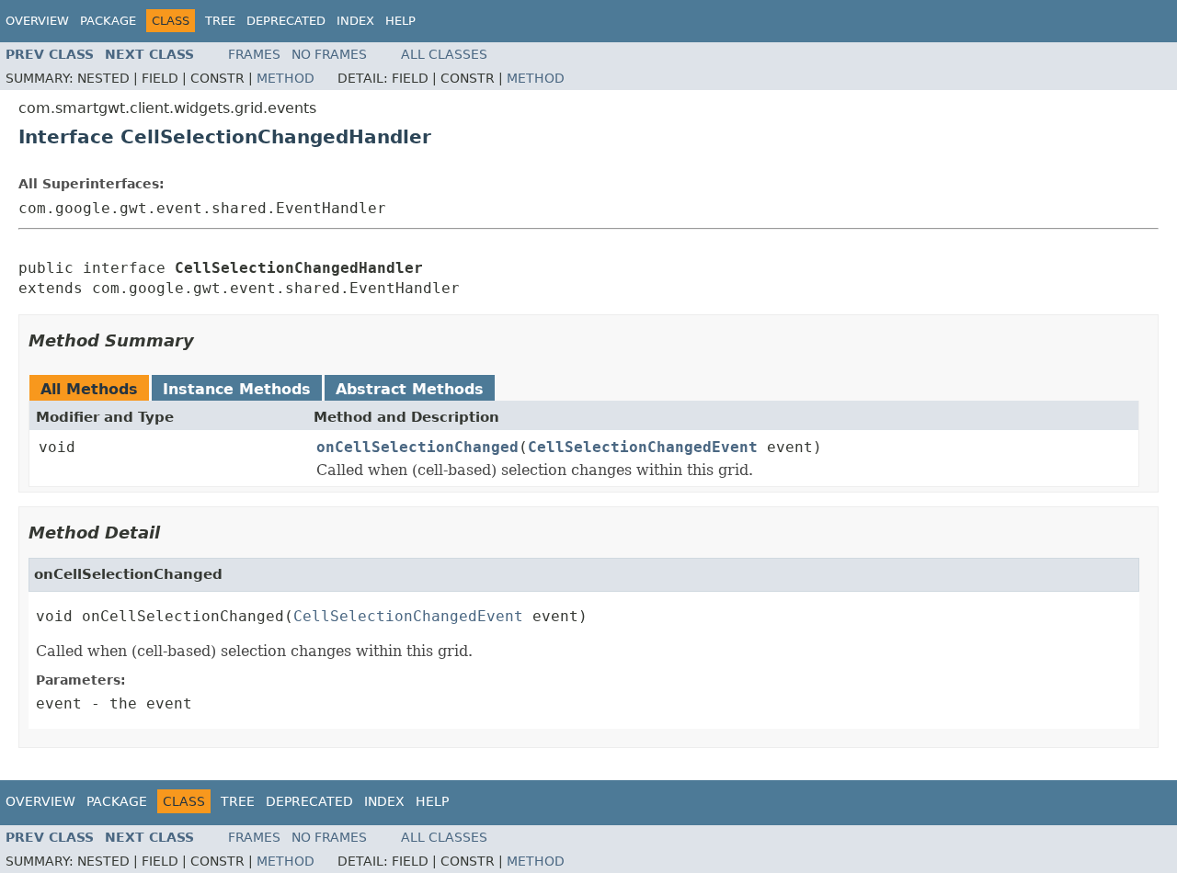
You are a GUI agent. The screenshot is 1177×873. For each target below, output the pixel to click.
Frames (254, 54)
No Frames (329, 54)
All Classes (444, 54)
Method (285, 78)
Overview (37, 21)
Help (400, 21)
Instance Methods (237, 389)
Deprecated (286, 21)
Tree (220, 21)
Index (355, 21)
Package (108, 21)
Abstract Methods (410, 389)
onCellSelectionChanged (417, 447)
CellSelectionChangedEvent (643, 447)
